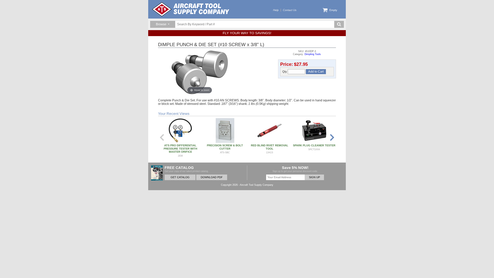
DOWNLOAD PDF (212, 177)
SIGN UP (314, 177)
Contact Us (289, 10)
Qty (285, 71)
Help (276, 10)
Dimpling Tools (313, 54)
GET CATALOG (180, 177)
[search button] (339, 24)
